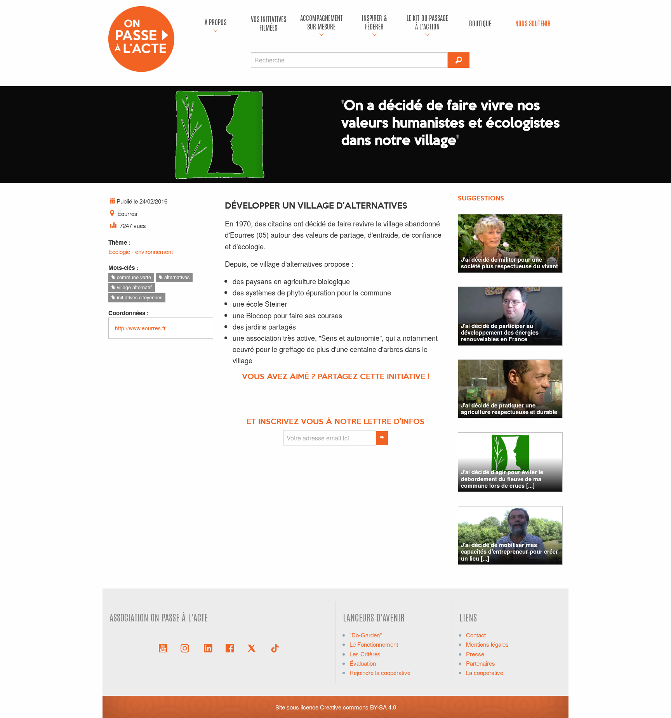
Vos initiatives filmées (268, 23)
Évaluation (362, 663)
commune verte (133, 277)
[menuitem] (215, 23)
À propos (215, 22)
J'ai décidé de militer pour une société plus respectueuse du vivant (509, 262)
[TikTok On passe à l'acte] (275, 647)
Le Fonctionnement (373, 644)
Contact (476, 635)
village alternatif (133, 287)
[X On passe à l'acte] (253, 647)
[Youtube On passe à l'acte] (163, 647)
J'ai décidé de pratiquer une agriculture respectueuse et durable (509, 408)
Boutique (480, 23)
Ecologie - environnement (140, 251)
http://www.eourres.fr (140, 328)
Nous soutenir (533, 23)
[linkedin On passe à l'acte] (208, 647)
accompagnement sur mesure (321, 22)
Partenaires (480, 663)
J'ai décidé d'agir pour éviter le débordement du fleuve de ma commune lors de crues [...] (502, 478)
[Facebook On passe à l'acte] (230, 647)
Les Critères (365, 654)
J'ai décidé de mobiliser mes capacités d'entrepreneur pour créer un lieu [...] (509, 551)
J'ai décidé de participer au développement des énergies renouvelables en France (500, 332)
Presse (475, 654)
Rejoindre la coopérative (379, 672)
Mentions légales (487, 644)
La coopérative (484, 672)
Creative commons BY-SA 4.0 (358, 707)
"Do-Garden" (365, 635)
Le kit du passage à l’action (427, 22)
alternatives (176, 277)
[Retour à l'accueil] (141, 38)
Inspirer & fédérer (374, 22)
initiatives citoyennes (138, 297)
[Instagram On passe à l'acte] (186, 647)
